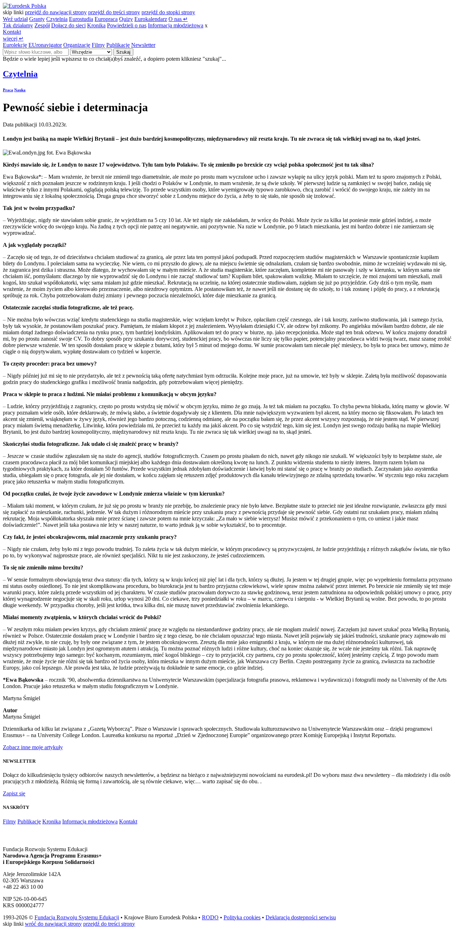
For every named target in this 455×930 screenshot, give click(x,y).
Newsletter (143, 45)
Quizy (126, 19)
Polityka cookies (242, 917)
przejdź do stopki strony (168, 12)
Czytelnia (57, 19)
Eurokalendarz (150, 19)
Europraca (106, 19)
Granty (37, 19)
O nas (178, 19)
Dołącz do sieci (68, 25)
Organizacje (76, 45)
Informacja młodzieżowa (175, 25)
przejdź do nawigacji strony (56, 12)
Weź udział (15, 19)
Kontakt (12, 32)
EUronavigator (45, 45)
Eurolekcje (15, 45)
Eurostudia (81, 19)
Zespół (42, 25)
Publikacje (118, 45)
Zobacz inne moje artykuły (33, 747)
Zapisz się (14, 793)
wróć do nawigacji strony (53, 924)
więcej (13, 39)
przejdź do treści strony (114, 12)
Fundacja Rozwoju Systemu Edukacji (76, 917)
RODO (210, 917)
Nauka (20, 90)
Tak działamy (18, 25)
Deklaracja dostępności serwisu (301, 917)
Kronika (96, 25)
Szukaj (123, 52)
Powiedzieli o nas (126, 25)
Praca (8, 90)
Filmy (98, 45)
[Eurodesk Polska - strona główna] (24, 6)
